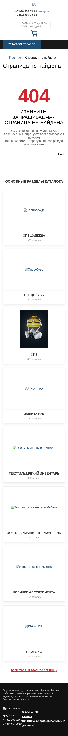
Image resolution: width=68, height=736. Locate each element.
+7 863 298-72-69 (26, 14)
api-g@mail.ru (10, 715)
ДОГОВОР (28, 725)
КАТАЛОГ (27, 716)
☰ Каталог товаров (21, 44)
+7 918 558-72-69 (26, 11)
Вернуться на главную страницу (34, 670)
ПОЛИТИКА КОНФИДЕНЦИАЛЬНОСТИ (43, 721)
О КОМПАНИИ (30, 712)
